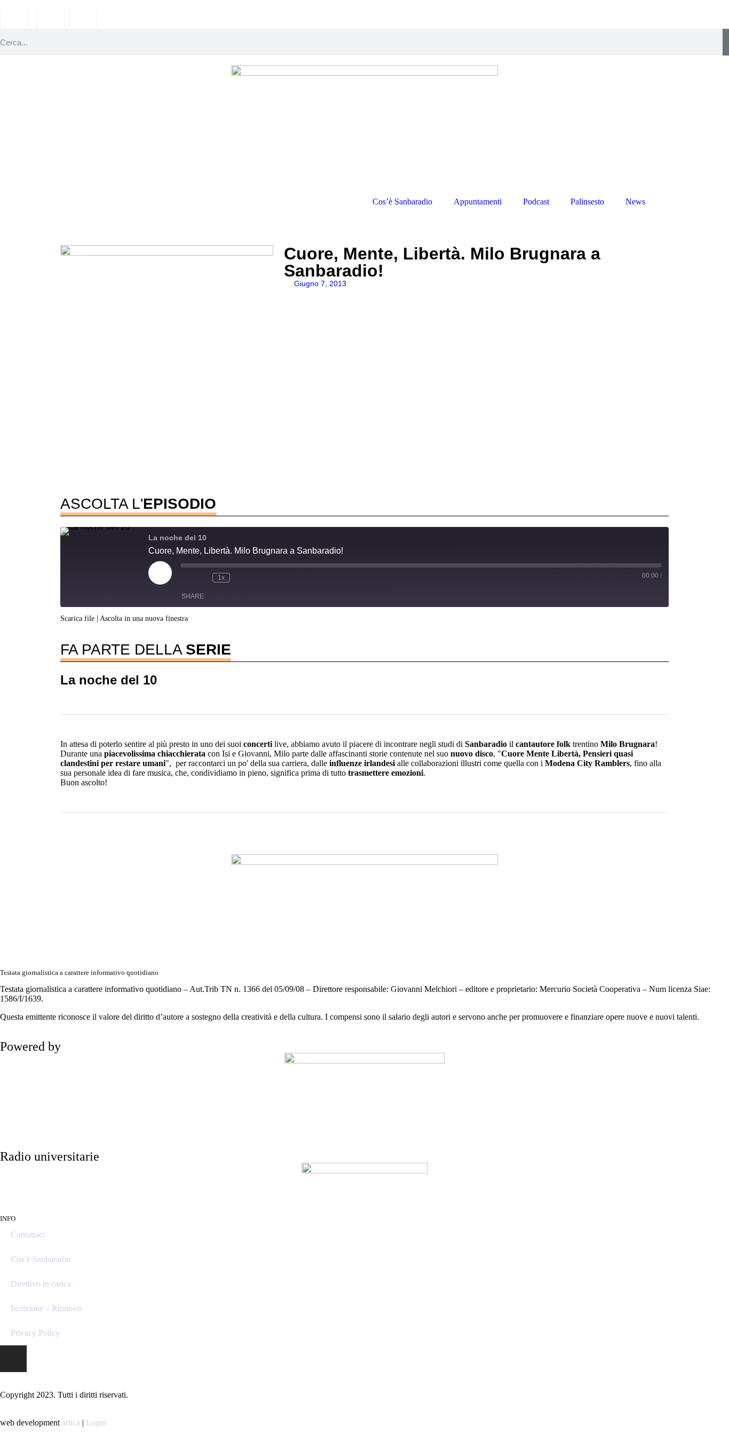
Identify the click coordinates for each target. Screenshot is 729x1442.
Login (96, 1422)
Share (192, 596)
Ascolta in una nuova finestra (144, 618)
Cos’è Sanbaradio (402, 201)
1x (221, 577)
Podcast (536, 201)
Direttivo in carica (41, 1283)
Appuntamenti (478, 201)
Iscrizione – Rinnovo (46, 1308)
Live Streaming (692, 201)
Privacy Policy (35, 1332)
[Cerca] (726, 42)
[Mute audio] (185, 577)
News (635, 201)
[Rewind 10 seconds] (201, 577)
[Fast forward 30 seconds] (240, 577)
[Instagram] (13, 1358)
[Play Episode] (160, 573)
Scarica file (77, 618)
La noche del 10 (108, 680)
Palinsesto (587, 201)
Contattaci (28, 1234)
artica (71, 1422)
